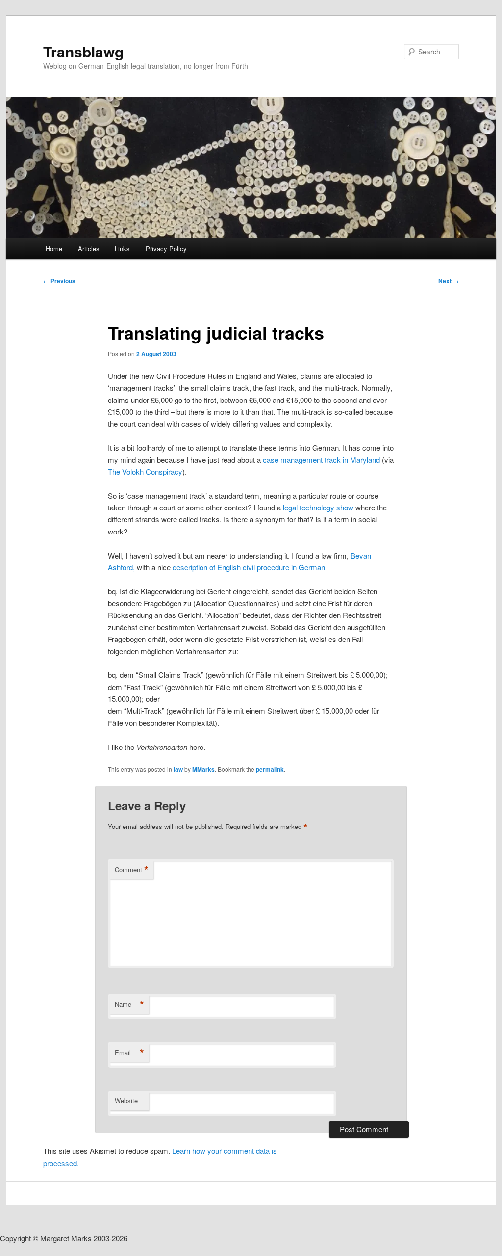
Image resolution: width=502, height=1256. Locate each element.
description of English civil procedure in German (248, 567)
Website (126, 1100)
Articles (89, 248)
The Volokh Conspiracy (145, 471)
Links (122, 248)
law (178, 769)
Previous (59, 280)
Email (129, 1053)
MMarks (203, 769)
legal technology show (319, 507)
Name (129, 1004)
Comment (132, 870)
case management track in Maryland (321, 459)
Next (448, 280)
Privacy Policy (166, 248)
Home (54, 248)
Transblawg (83, 51)
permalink (270, 769)
